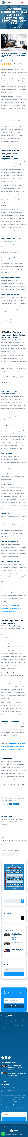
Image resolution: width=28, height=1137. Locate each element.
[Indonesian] (22, 2)
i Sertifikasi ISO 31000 (15, 796)
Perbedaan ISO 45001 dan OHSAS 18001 (17, 950)
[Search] (22, 901)
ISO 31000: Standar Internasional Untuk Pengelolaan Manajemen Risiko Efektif (11, 608)
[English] (20, 2)
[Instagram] (2, 1057)
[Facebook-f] (6, 1057)
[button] (10, 804)
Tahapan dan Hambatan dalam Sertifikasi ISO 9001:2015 (17, 935)
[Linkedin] (9, 1057)
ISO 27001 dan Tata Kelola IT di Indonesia (17, 943)
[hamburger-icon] (24, 3)
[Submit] (14, 974)
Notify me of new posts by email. (12, 850)
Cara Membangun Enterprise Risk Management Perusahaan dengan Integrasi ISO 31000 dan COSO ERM (13, 746)
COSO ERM (6, 796)
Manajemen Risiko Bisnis (10, 798)
